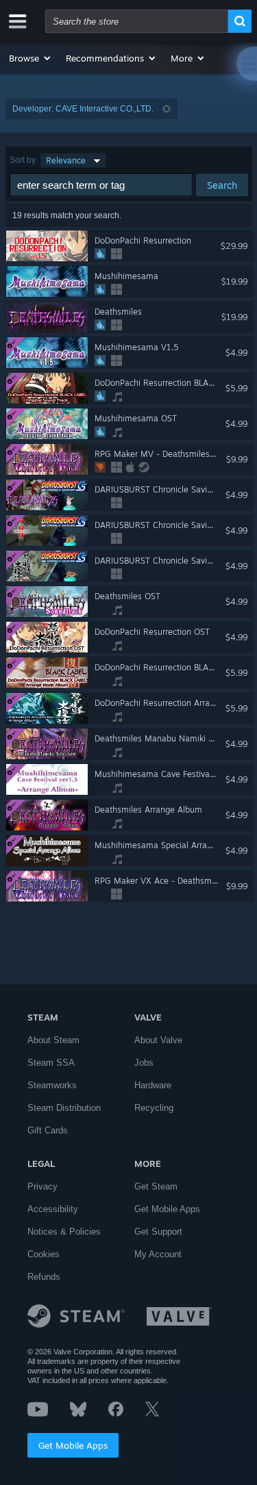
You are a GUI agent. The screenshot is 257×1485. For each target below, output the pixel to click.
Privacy (42, 1186)
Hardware (152, 1085)
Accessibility (52, 1209)
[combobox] (136, 21)
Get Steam (156, 1186)
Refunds (43, 1277)
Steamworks (52, 1085)
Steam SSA (51, 1062)
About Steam (53, 1040)
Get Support (158, 1231)
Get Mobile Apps (73, 1445)
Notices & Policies (64, 1231)
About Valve (158, 1040)
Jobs (144, 1062)
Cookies (43, 1254)
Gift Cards (47, 1130)
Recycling (153, 1108)
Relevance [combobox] (66, 160)
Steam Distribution (64, 1108)
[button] (30, 58)
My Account (158, 1254)
